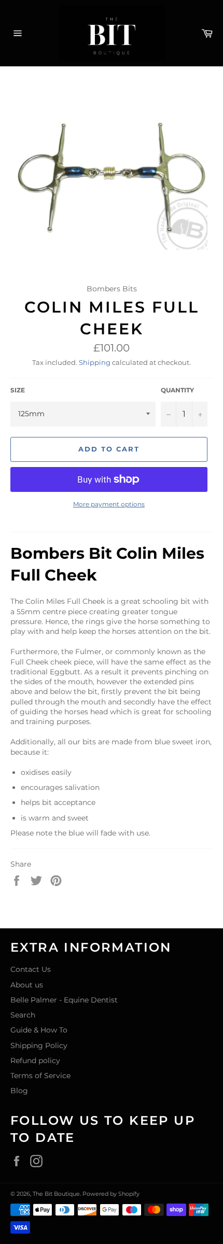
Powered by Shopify (111, 1193)
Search (22, 1015)
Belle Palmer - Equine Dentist (64, 1000)
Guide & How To (38, 1030)
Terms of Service (40, 1075)
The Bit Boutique (56, 1193)
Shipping (94, 362)
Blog (19, 1090)
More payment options (109, 504)
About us (26, 984)
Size (17, 390)
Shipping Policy (38, 1045)
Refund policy (35, 1060)
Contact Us (30, 969)
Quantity (177, 390)
